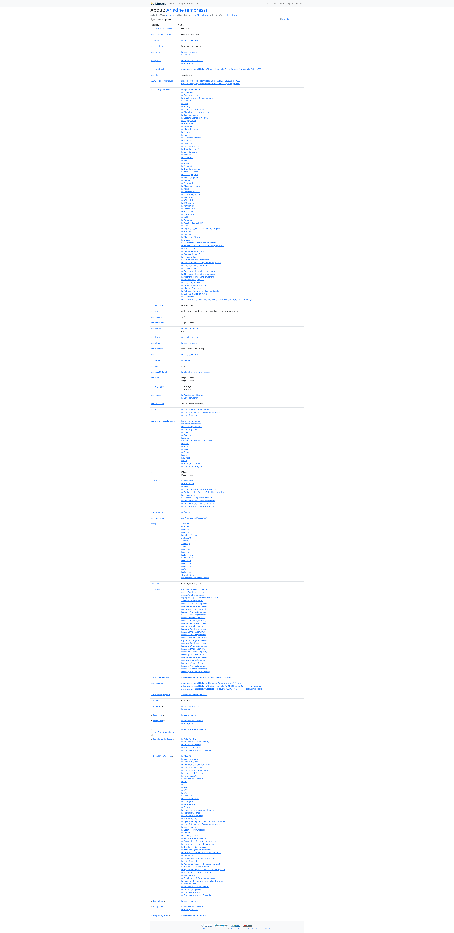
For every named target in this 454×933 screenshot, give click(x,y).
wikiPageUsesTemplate (163, 421)
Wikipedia (206, 929)
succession (157, 403)
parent (155, 52)
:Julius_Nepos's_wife (191, 776)
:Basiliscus (187, 143)
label (155, 583)
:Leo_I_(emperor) (190, 52)
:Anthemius (187, 206)
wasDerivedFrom (160, 677)
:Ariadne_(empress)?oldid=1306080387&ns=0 (206, 677)
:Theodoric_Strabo (190, 169)
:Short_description (190, 463)
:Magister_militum (190, 186)
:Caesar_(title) (188, 208)
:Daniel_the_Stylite (190, 194)
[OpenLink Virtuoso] (206, 925)
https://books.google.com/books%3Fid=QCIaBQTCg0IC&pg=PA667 (210, 83)
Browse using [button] (177, 3)
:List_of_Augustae (190, 415)
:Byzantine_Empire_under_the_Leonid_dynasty (203, 869)
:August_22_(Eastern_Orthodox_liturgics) (200, 228)
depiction (157, 683)
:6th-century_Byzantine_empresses (198, 274)
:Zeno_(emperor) (189, 63)
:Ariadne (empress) (192, 592)
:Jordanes (186, 126)
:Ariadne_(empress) (194, 694)
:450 (184, 781)
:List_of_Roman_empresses (194, 265)
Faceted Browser (276, 3)
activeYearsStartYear (162, 34)
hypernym (157, 512)
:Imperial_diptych (190, 759)
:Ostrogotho (188, 801)
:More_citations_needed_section (196, 440)
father (155, 343)
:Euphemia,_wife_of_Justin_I (194, 294)
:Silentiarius (187, 214)
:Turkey (185, 106)
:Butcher (186, 234)
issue (155, 354)
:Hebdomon (187, 296)
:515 (184, 793)
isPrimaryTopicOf (160, 694)
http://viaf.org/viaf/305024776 (194, 518)
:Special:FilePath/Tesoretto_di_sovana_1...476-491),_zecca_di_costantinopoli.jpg (221, 689)
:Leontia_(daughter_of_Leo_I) (195, 285)
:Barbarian (187, 123)
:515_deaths (187, 203)
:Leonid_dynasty (189, 337)
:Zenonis (186, 154)
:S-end (185, 452)
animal (169, 15)
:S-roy (184, 455)
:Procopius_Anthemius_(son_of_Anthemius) (201, 852)
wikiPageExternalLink (162, 80)
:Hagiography (188, 120)
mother (156, 360)
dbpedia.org (232, 15)
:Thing (185, 523)
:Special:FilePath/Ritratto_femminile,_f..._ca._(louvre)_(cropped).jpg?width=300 (221, 69)
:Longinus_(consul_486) (192, 109)
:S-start (185, 458)
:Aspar (185, 188)
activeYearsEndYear (161, 28)
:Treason (186, 163)
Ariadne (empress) (186, 10)
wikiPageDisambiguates (163, 732)
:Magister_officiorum (191, 237)
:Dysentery (187, 92)
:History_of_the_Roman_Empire (196, 872)
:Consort (186, 512)
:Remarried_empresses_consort (196, 497)
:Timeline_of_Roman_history (195, 866)
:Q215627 (188, 540)
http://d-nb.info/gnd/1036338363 (195, 640)
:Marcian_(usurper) (191, 288)
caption (156, 311)
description (158, 46)
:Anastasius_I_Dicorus (192, 60)
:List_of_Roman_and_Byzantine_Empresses (201, 262)
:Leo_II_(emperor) (190, 40)
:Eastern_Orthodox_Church (194, 118)
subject (155, 480)
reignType (157, 386)
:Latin (184, 103)
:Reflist (185, 443)
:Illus (184, 225)
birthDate (157, 305)
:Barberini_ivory (189, 818)
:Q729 (186, 546)
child (155, 40)
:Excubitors (187, 240)
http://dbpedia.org (200, 15)
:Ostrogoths (187, 183)
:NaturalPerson (189, 535)
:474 (184, 787)
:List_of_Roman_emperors (194, 767)
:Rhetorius (187, 197)
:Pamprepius (188, 875)
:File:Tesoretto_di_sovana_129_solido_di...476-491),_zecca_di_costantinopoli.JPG (217, 299)
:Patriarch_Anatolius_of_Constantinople (200, 291)
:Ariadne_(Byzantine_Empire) (195, 741)
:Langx (185, 438)
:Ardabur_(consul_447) (192, 223)
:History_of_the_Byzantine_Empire (197, 810)
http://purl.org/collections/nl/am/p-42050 (199, 597)
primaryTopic (160, 915)
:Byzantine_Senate (190, 89)
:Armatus (186, 220)
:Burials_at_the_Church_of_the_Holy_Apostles (202, 245)
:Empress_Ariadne (190, 747)
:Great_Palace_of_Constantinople (197, 98)
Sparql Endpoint (295, 3)
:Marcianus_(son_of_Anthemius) (196, 849)
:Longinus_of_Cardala (192, 773)
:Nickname (187, 140)
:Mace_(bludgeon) (190, 129)
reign (155, 377)
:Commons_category (191, 466)
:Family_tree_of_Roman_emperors (197, 858)
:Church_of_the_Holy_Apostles (195, 112)
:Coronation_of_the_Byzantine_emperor (200, 841)
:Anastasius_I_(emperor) (193, 279)
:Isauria (185, 132)
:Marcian (186, 160)
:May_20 (186, 756)
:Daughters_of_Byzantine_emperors (198, 242)
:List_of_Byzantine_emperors (195, 409)
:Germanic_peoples (191, 137)
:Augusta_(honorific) (191, 254)
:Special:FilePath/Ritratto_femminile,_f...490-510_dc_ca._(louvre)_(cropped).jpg (221, 686)
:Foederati (186, 166)
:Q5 (185, 543)
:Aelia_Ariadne (188, 739)
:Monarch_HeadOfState (195, 577)
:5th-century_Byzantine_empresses (198, 271)
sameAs (157, 518)
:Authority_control (190, 429)
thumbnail (157, 69)
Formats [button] (193, 3)
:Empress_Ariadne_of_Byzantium (197, 750)
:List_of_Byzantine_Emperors (195, 259)
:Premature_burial (190, 813)
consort (156, 317)
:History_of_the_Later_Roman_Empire (199, 844)
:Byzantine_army (189, 95)
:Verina (185, 54)
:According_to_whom (191, 426)
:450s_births (187, 200)
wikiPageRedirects (163, 739)
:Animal (185, 549)
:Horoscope (187, 211)
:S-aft (184, 446)
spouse (156, 60)
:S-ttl (184, 460)
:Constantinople (189, 115)
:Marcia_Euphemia (190, 177)
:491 (184, 790)
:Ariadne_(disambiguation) (194, 729)
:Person (186, 526)
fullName (157, 348)
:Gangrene (187, 157)
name (155, 366)
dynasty (156, 337)
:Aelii (184, 217)
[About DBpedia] (158, 3)
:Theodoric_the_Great (192, 149)
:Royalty (186, 560)
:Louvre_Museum (190, 268)
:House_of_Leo (189, 248)
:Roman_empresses (191, 423)
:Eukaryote (187, 555)
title (154, 75)
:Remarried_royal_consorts (194, 251)
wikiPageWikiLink (160, 89)
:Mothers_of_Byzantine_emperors (197, 277)
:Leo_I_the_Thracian (191, 282)
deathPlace (157, 328)
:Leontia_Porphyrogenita (193, 830)
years (155, 472)
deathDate (157, 322)
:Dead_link (187, 435)
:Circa (184, 432)
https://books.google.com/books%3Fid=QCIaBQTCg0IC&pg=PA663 (210, 80)
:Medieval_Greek (189, 171)
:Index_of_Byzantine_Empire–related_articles (202, 881)
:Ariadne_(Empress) (191, 744)
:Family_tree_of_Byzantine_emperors (198, 878)
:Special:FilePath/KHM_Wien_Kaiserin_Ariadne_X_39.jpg (211, 683)
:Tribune (186, 231)
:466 (184, 784)
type (154, 523)
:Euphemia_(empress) (192, 815)
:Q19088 (188, 538)
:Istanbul (186, 100)
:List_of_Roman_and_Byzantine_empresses (201, 412)
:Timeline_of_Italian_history (194, 847)
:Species (186, 569)
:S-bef (184, 449)
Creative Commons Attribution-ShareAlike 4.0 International (254, 929)
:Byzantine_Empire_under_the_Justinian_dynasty (204, 821)
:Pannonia (186, 135)
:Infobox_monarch (190, 421)
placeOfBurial (159, 372)
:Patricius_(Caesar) (190, 191)
